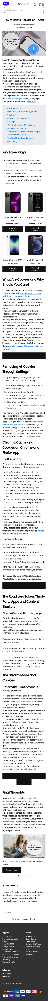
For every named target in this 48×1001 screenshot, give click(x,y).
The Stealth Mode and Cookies (20, 138)
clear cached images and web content (22, 423)
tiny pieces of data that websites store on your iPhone (21, 295)
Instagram (6, 974)
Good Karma (31, 939)
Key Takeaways (14, 108)
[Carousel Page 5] (27, 875)
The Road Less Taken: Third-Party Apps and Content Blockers (24, 133)
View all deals (12, 229)
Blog (27, 949)
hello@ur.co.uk (8, 946)
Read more (11, 870)
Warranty (6, 959)
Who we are (30, 936)
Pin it (33, 919)
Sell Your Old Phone (33, 944)
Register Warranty (33, 946)
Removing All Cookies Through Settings (20, 120)
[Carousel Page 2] (20, 875)
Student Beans (32, 952)
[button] (35, 4)
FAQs (4, 941)
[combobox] (24, 10)
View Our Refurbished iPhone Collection (24, 356)
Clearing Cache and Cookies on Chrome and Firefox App (21, 126)
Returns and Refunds (10, 954)
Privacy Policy (7, 949)
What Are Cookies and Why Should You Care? (22, 113)
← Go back (7, 912)
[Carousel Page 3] (22, 875)
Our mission (30, 941)
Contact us (7, 936)
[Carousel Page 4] (25, 875)
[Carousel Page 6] (29, 875)
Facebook (6, 976)
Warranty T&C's (8, 962)
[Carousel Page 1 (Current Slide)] (18, 875)
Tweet (17, 919)
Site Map (29, 954)
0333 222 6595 (8, 944)
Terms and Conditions (11, 952)
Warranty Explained (10, 957)
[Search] (42, 10)
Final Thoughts (13, 141)
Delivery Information (10, 939)
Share (25, 919)
